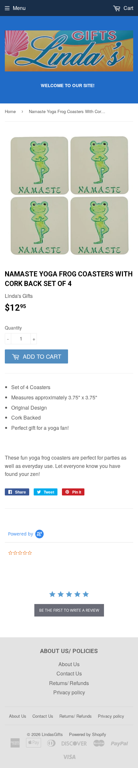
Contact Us (69, 673)
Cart (127, 8)
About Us (69, 664)
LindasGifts (52, 734)
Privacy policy (69, 692)
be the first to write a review (69, 610)
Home (10, 111)
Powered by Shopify (87, 734)
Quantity (13, 327)
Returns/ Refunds (69, 683)
